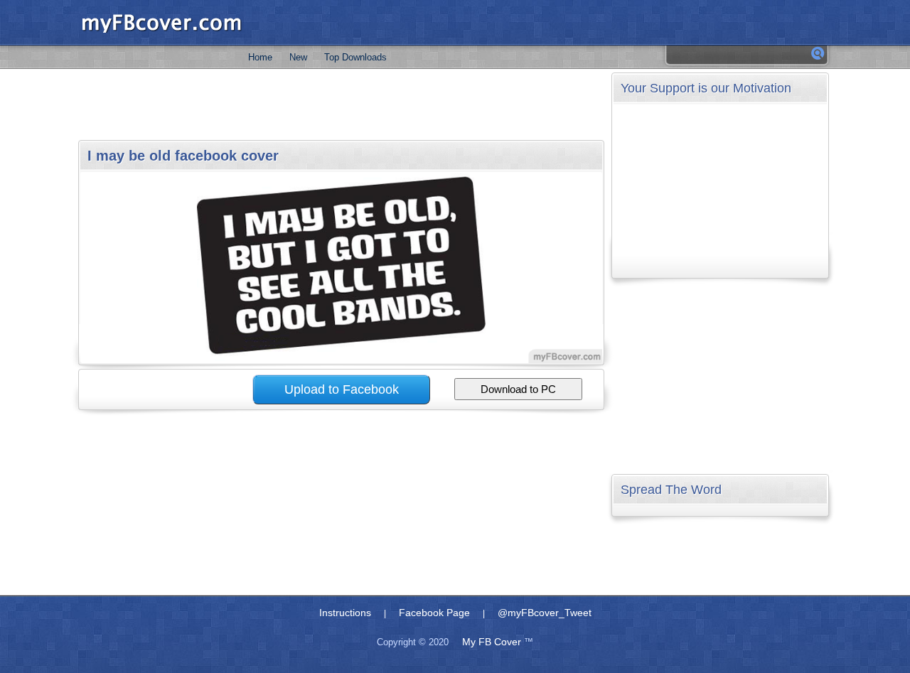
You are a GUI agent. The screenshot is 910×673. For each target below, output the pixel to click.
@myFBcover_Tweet (545, 612)
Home (260, 57)
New (298, 57)
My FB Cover (491, 641)
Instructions (345, 612)
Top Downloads (355, 57)
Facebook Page (434, 612)
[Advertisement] (340, 104)
